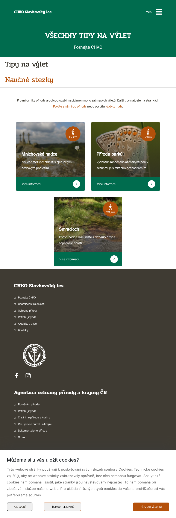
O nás (21, 437)
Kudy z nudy (114, 106)
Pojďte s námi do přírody (69, 106)
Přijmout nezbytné (62, 506)
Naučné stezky (29, 79)
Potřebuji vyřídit (27, 317)
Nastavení (20, 506)
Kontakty (23, 330)
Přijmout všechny (151, 506)
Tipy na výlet (26, 64)
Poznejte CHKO (27, 297)
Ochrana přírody (27, 310)
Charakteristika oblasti (31, 304)
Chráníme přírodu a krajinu (34, 417)
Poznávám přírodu (28, 404)
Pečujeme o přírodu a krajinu (35, 424)
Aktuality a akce (27, 323)
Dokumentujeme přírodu (32, 430)
